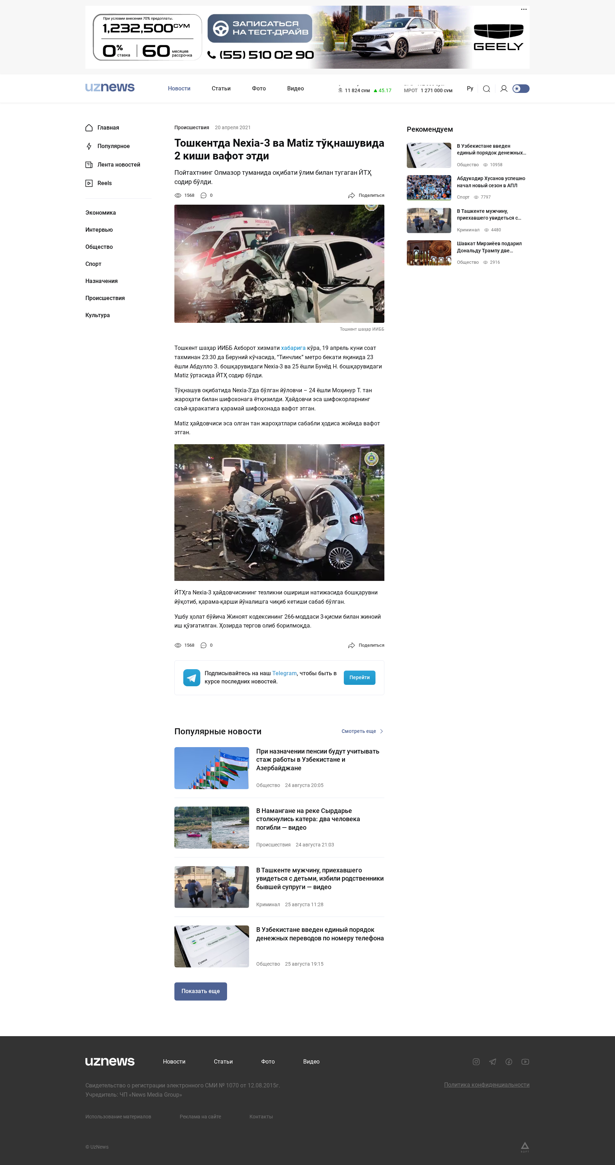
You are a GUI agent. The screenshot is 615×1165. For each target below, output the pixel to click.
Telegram (284, 673)
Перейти (359, 677)
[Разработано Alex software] (525, 1147)
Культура (97, 315)
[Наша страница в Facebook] (509, 1062)
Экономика (100, 213)
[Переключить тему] (521, 88)
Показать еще (201, 991)
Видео (295, 88)
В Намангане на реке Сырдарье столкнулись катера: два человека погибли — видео (308, 819)
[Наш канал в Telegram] (492, 1062)
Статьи (221, 88)
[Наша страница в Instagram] (476, 1062)
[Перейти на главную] (110, 88)
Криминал (268, 904)
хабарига (293, 348)
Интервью (99, 230)
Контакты (261, 1116)
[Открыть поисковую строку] (488, 88)
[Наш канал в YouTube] (525, 1062)
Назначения (101, 281)
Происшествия (105, 298)
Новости (179, 88)
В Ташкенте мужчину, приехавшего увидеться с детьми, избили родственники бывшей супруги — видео (320, 878)
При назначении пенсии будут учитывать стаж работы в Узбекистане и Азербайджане (317, 759)
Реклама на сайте (200, 1116)
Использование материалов (118, 1116)
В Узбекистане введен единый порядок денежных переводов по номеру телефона (320, 933)
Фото (259, 88)
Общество (99, 247)
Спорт (93, 264)
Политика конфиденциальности (487, 1084)
